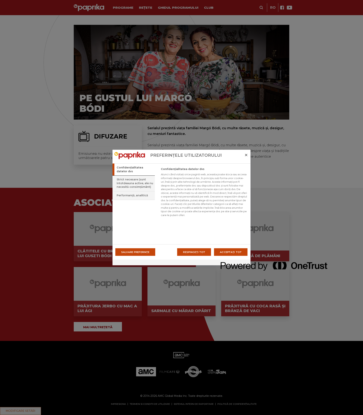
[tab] (133, 169)
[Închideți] (246, 155)
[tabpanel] (204, 193)
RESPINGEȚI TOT (194, 252)
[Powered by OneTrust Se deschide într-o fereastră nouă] (234, 263)
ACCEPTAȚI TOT (231, 252)
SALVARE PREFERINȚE (135, 252)
